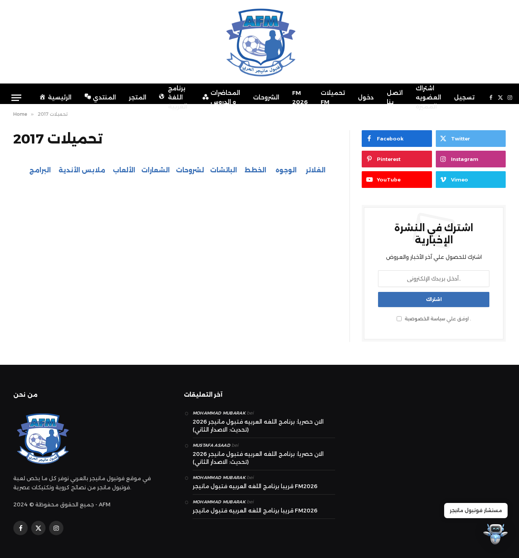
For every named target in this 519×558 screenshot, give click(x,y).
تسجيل (464, 97)
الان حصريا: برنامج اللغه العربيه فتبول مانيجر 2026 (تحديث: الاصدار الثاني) (258, 425)
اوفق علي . (437, 319)
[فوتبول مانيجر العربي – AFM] (259, 42)
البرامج (40, 170)
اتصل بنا (395, 97)
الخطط (254, 170)
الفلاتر (316, 170)
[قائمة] (16, 97)
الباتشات (223, 170)
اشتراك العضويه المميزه (428, 97)
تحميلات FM (333, 97)
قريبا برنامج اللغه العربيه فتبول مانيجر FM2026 (255, 486)
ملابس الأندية (82, 170)
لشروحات (190, 170)
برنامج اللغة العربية (177, 97)
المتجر (137, 97)
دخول (366, 97)
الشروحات (266, 97)
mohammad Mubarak (219, 413)
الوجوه (286, 170)
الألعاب (124, 170)
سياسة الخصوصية (425, 319)
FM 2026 (300, 97)
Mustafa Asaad (211, 445)
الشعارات (155, 170)
